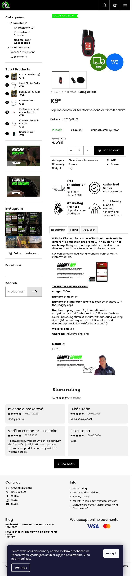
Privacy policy (81, 496)
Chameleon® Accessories (22, 41)
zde (27, 559)
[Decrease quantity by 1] (71, 150)
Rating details (87, 92)
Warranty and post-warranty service (95, 500)
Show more (66, 464)
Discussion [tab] (89, 230)
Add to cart (111, 150)
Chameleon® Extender (22, 34)
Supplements (19, 56)
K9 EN (55, 349)
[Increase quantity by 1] (87, 150)
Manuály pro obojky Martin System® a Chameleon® (95, 506)
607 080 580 (18, 492)
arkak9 (15, 500)
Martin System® (20, 47)
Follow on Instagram (26, 253)
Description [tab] (58, 230)
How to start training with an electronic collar (31, 533)
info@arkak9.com (21, 488)
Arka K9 (15, 496)
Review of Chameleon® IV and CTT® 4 (29, 524)
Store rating (66, 390)
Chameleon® (19, 23)
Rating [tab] (74, 230)
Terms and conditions (86, 492)
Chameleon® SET (24, 27)
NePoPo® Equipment (23, 52)
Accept (111, 553)
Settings (20, 568)
